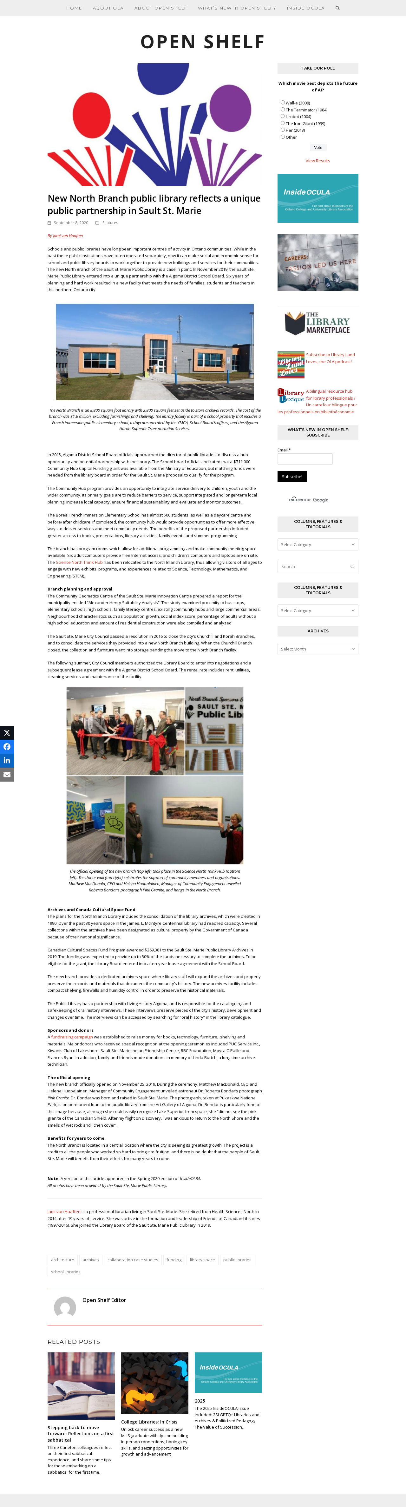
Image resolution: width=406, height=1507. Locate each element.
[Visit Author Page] (65, 1307)
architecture (62, 1260)
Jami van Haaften (64, 1211)
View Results (318, 160)
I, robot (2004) (298, 116)
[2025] (228, 1372)
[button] (338, 8)
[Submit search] (352, 566)
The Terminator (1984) (306, 110)
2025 (200, 1401)
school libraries (66, 1272)
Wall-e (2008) (298, 103)
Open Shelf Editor (104, 1300)
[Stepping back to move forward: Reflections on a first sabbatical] (81, 1386)
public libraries (237, 1260)
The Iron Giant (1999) (305, 123)
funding (174, 1260)
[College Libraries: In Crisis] (154, 1382)
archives (90, 1260)
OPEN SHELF (203, 41)
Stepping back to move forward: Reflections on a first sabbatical (81, 1433)
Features (110, 222)
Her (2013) (295, 130)
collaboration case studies (133, 1260)
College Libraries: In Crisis (149, 1422)
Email (284, 450)
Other (291, 137)
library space (202, 1260)
